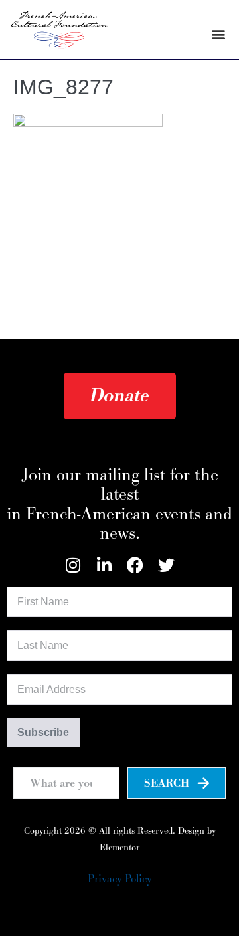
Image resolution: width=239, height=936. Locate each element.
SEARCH (166, 783)
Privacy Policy (119, 879)
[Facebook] (135, 565)
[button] (218, 34)
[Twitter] (166, 565)
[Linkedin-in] (104, 565)
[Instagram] (72, 565)
